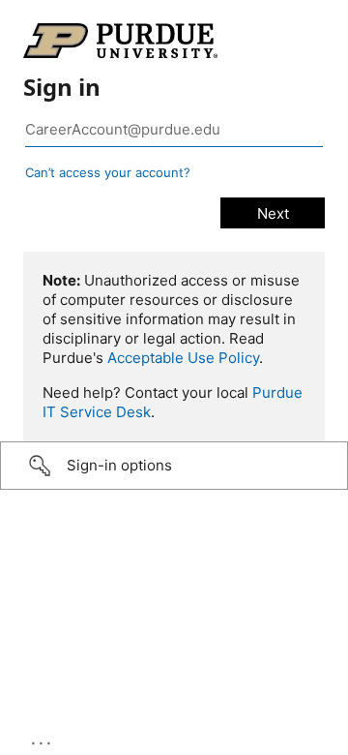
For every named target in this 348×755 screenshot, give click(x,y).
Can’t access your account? (107, 172)
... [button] (42, 738)
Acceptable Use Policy (183, 357)
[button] (174, 465)
